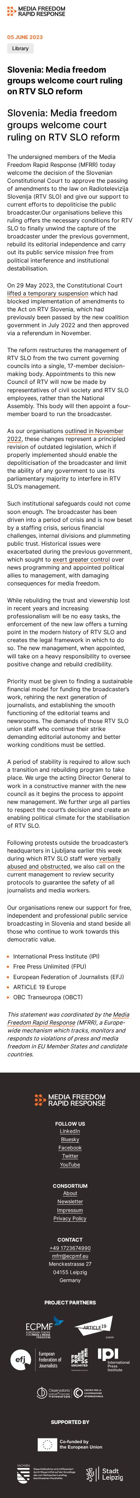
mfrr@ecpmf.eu (70, 1255)
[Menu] (129, 11)
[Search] (115, 11)
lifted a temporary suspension (47, 293)
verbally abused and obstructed (64, 862)
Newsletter (70, 1201)
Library (20, 48)
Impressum (70, 1210)
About (70, 1193)
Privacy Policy (70, 1218)
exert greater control (81, 559)
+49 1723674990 (70, 1247)
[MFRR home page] (36, 11)
